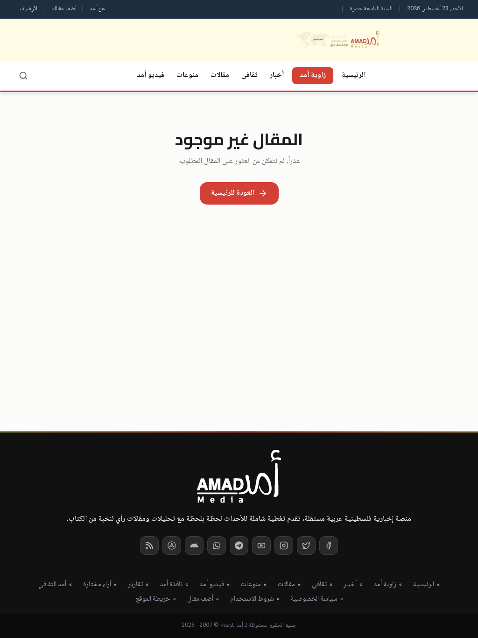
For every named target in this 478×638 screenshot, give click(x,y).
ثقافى (249, 75)
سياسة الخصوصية (314, 599)
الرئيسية (354, 75)
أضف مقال (200, 599)
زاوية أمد (313, 75)
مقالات (220, 75)
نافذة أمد (171, 585)
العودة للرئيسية (232, 193)
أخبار (277, 75)
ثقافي (319, 585)
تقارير (135, 585)
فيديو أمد (150, 75)
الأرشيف (29, 9)
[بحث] (23, 75)
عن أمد (97, 9)
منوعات (187, 75)
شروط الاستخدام (252, 599)
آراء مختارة (97, 585)
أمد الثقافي (52, 585)
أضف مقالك (64, 9)
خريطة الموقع (152, 599)
